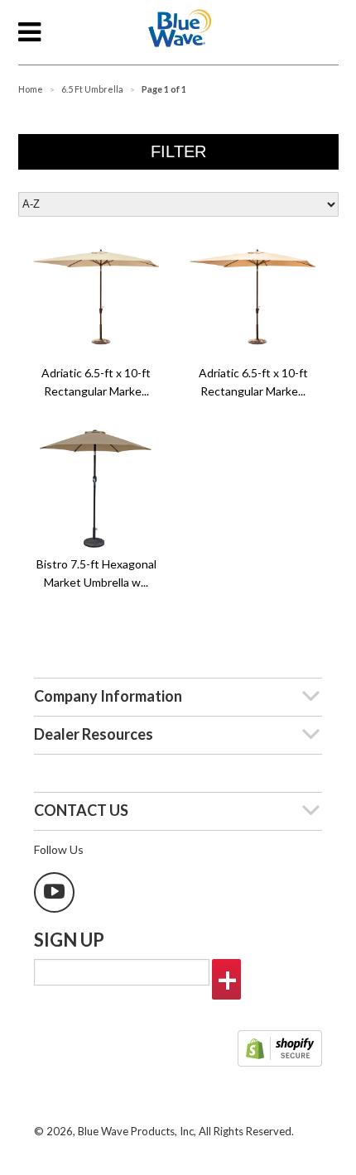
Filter (178, 151)
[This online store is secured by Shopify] (280, 1050)
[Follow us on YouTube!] (54, 892)
